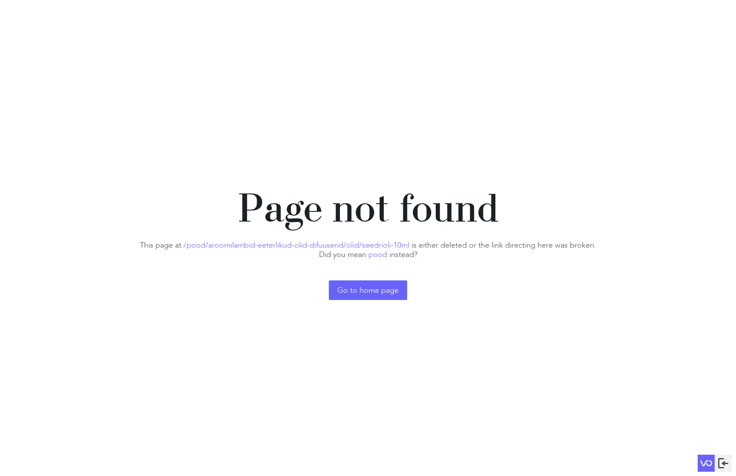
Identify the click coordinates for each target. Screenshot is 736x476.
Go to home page (368, 290)
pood (377, 254)
